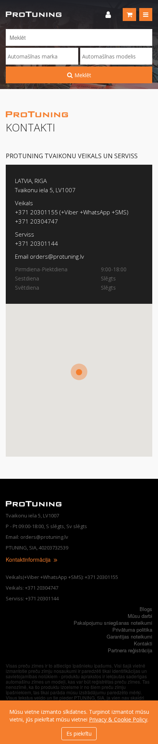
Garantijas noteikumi (129, 636)
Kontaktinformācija (29, 559)
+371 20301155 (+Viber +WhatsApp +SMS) (71, 212)
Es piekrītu (79, 733)
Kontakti (143, 643)
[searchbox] (42, 56)
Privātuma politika (132, 629)
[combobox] (42, 56)
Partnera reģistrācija (130, 650)
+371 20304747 (36, 221)
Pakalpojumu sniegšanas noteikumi (113, 622)
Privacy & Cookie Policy (118, 719)
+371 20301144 (36, 243)
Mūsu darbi (140, 615)
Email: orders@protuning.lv (37, 536)
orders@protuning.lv (57, 256)
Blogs (146, 609)
